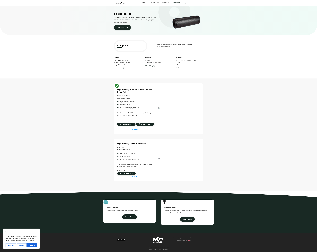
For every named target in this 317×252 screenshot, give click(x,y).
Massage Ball (113, 207)
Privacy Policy (152, 249)
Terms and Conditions (162, 249)
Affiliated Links (135, 129)
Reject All (21, 245)
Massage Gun (170, 207)
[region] (21, 239)
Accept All (32, 245)
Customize (11, 245)
